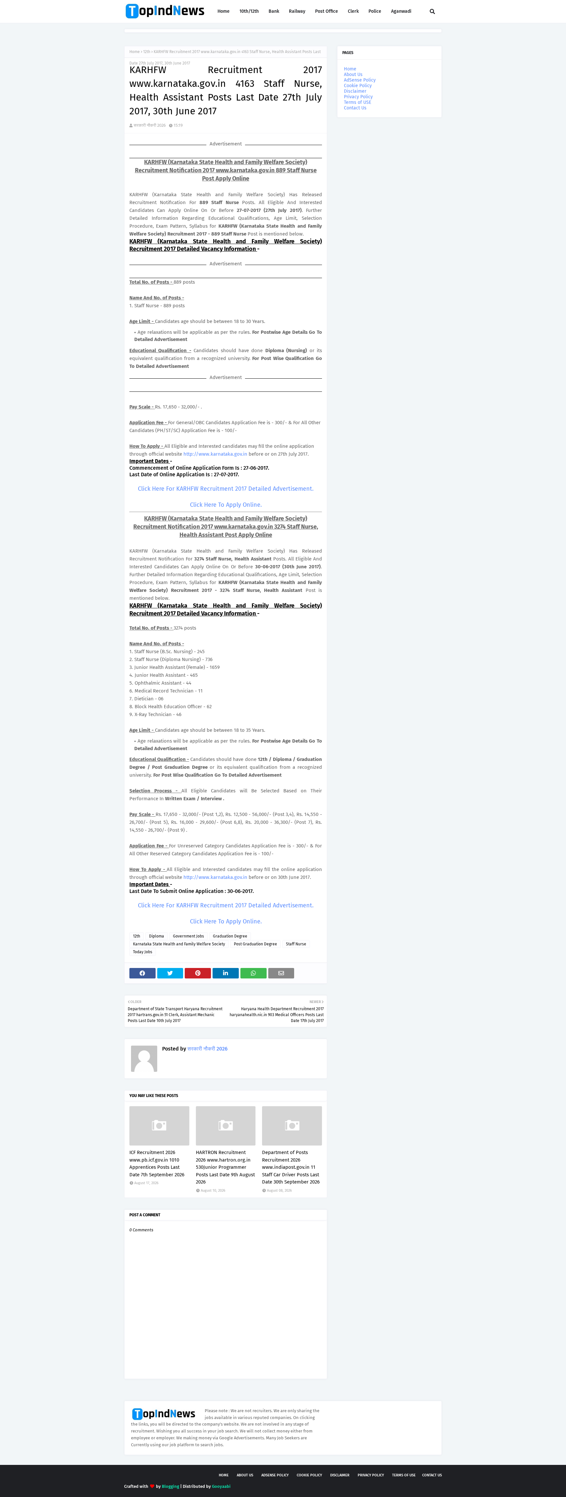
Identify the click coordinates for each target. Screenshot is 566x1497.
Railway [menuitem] (297, 11)
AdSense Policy (360, 80)
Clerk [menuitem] (353, 11)
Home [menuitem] (223, 11)
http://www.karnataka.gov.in (215, 454)
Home (134, 51)
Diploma (156, 936)
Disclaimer (355, 91)
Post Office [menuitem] (326, 11)
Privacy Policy (358, 97)
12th (146, 51)
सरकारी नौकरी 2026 (150, 125)
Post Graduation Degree (255, 944)
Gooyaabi (221, 1486)
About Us (353, 74)
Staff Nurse (296, 944)
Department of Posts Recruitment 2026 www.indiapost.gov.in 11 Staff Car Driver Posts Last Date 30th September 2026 (291, 1167)
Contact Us (355, 108)
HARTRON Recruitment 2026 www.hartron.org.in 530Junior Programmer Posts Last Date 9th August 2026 (225, 1167)
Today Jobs (142, 952)
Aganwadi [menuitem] (401, 11)
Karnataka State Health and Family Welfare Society (179, 944)
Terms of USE (357, 102)
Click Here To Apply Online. (226, 504)
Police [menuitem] (374, 11)
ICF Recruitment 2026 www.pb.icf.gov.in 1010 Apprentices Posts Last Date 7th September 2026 (156, 1163)
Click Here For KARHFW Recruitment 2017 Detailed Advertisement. (225, 488)
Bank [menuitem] (274, 11)
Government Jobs (188, 936)
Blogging (170, 1486)
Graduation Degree (230, 936)
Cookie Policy (358, 85)
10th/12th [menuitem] (249, 11)
